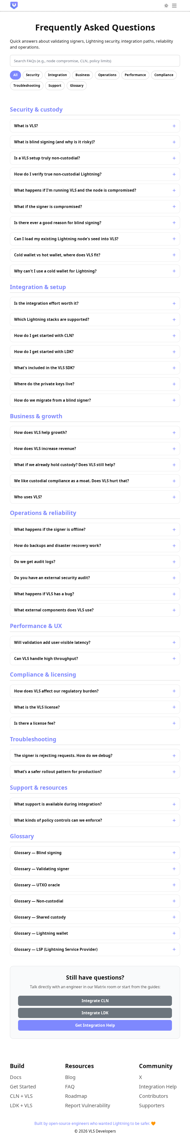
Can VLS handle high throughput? (46, 658)
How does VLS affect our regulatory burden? (56, 691)
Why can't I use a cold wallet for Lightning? (55, 271)
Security (32, 75)
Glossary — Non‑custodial (38, 901)
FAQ (70, 1086)
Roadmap (76, 1096)
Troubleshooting (26, 85)
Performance (135, 75)
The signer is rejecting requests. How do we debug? (63, 755)
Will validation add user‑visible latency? (52, 642)
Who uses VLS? (28, 497)
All (15, 75)
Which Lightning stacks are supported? (51, 319)
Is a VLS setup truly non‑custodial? (47, 158)
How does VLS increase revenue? (45, 448)
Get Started (23, 1086)
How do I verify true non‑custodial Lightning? (57, 174)
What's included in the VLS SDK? (44, 367)
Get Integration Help (95, 1025)
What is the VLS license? (37, 707)
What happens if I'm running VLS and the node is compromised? (75, 190)
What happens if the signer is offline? (49, 529)
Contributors (153, 1096)
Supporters (152, 1105)
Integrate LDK (95, 1013)
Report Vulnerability (87, 1105)
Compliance (163, 75)
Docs (16, 1077)
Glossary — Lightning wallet (41, 933)
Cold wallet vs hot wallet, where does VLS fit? (57, 255)
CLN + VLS (21, 1096)
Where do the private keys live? (44, 384)
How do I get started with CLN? (44, 335)
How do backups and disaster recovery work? (57, 545)
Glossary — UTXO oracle (37, 885)
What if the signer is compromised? (48, 206)
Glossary (76, 85)
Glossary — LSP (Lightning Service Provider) (55, 949)
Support (54, 85)
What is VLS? (26, 125)
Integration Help (158, 1086)
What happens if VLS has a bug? (44, 594)
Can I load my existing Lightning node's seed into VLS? (66, 238)
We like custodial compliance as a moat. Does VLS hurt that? (71, 480)
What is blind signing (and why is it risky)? (54, 142)
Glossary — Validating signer (41, 868)
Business (82, 75)
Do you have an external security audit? (52, 577)
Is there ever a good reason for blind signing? (57, 222)
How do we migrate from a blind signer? (52, 400)
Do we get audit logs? (34, 561)
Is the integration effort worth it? (46, 303)
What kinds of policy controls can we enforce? (58, 820)
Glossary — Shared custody (40, 917)
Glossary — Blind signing (38, 852)
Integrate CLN (95, 1000)
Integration (57, 75)
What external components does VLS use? (54, 610)
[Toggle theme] (166, 5)
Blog (70, 1077)
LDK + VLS (21, 1105)
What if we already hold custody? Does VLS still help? (64, 464)
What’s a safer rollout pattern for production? (58, 771)
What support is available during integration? (58, 804)
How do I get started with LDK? (43, 351)
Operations (107, 75)
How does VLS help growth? (40, 432)
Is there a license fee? (34, 723)
